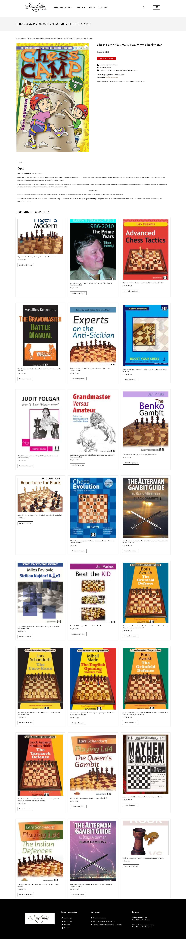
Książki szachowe (48, 38)
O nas (92, 7)
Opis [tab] (20, 162)
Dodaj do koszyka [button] (25, 379)
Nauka (80, 7)
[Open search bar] (144, 7)
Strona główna (21, 38)
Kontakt (103, 7)
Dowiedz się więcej (25, 265)
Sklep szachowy (62, 7)
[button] (86, 46)
